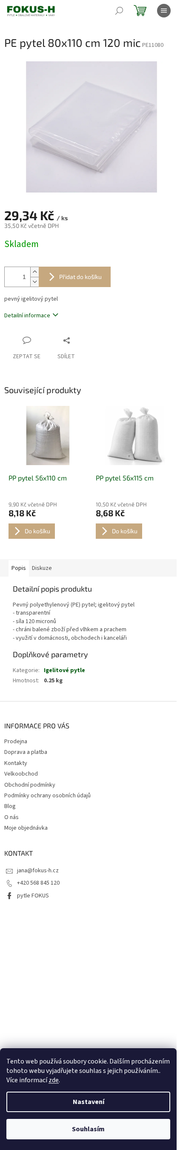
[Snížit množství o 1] (34, 282)
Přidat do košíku (80, 276)
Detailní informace (27, 315)
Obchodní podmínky (29, 785)
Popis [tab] (18, 568)
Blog (10, 806)
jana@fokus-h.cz (38, 870)
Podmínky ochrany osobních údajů (47, 795)
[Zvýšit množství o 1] (34, 272)
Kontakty (15, 763)
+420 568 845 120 (38, 883)
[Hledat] (119, 10)
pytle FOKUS (33, 895)
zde (54, 1080)
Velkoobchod (21, 774)
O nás (11, 817)
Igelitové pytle (64, 670)
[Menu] (163, 10)
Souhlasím (88, 1129)
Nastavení (88, 1102)
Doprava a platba (25, 752)
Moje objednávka (26, 828)
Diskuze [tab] (42, 568)
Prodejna (15, 741)
